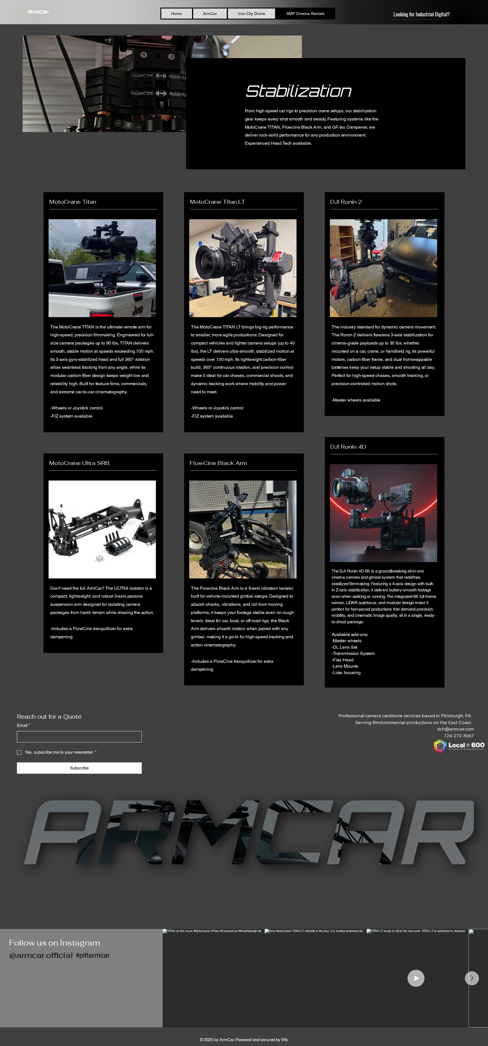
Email (23, 725)
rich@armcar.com (455, 729)
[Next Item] (472, 978)
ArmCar (38, 12)
